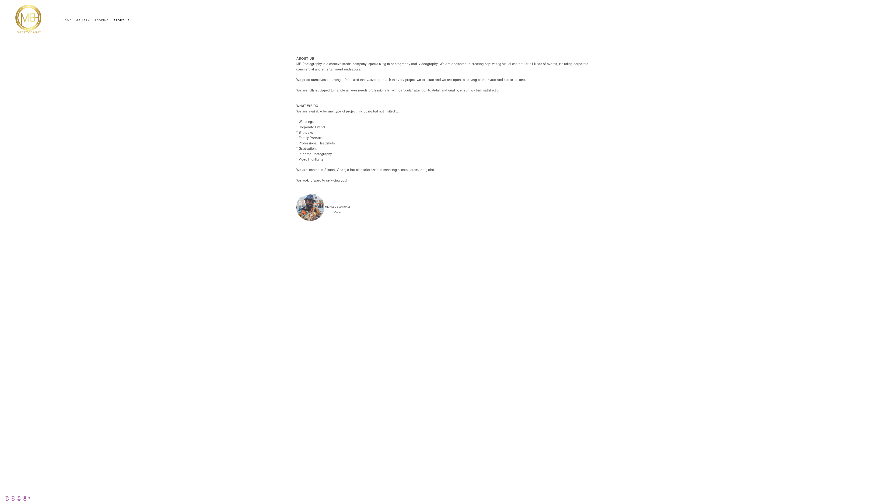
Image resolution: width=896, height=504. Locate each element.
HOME (67, 20)
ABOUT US (122, 20)
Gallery (83, 20)
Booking (101, 20)
